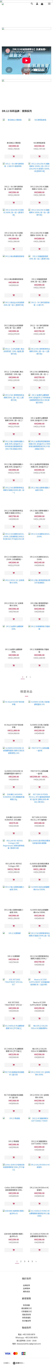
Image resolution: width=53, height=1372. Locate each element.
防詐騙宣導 (26, 1320)
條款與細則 (26, 1317)
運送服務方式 (26, 1308)
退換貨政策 (26, 1314)
